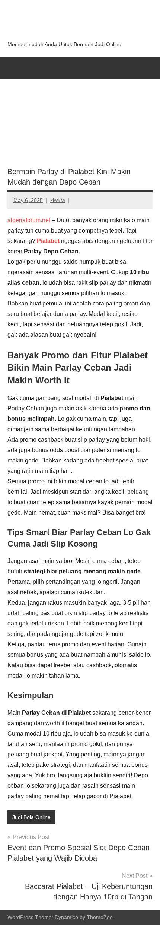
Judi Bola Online (31, 817)
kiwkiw (57, 200)
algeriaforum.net (28, 220)
